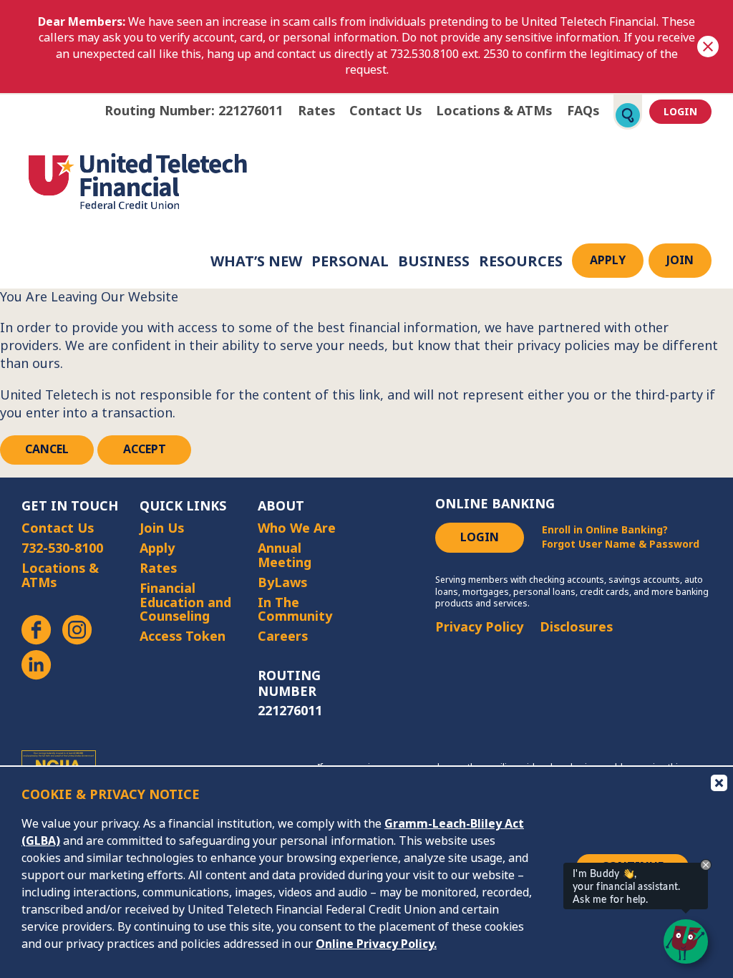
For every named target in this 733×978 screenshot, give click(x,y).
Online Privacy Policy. (376, 944)
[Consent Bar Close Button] (718, 782)
